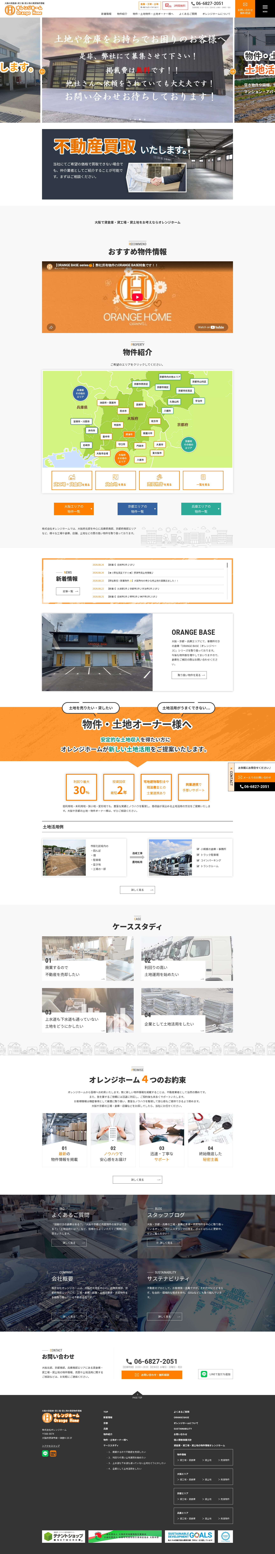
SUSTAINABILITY (183, 1428)
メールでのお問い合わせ (257, 777)
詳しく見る (137, 890)
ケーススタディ (111, 1445)
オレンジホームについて (216, 14)
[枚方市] (154, 421)
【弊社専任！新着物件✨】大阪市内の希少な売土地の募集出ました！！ (143, 580)
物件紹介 (122, 14)
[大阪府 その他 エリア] (122, 458)
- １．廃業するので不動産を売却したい (126, 1451)
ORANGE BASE (181, 1417)
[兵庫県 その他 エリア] (80, 393)
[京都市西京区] (141, 384)
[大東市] (160, 444)
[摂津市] (129, 434)
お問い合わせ (180, 1434)
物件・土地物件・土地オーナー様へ (153, 14)
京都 (105, 1423)
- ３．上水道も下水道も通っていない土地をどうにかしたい (136, 1463)
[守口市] (122, 444)
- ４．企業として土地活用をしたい (124, 1468)
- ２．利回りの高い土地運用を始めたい (126, 1457)
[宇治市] (199, 401)
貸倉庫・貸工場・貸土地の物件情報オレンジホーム (199, 1445)
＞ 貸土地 (207, 1460)
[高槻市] (140, 404)
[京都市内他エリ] (170, 376)
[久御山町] (174, 402)
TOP (105, 1411)
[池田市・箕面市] (107, 402)
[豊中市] (106, 436)
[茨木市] (123, 411)
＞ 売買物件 (224, 1460)
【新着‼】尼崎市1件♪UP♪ (121, 564)
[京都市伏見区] (185, 391)
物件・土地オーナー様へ (115, 1439)
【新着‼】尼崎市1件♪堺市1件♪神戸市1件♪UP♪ (132, 596)
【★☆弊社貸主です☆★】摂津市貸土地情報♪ (130, 572)
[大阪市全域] (102, 453)
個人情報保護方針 (183, 1439)
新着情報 (106, 14)
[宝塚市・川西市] (81, 421)
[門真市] (140, 446)
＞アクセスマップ (51, 1445)
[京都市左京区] (199, 381)
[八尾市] (140, 459)
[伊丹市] (91, 430)
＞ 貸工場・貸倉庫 (186, 1460)
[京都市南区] (162, 387)
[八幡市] (168, 410)
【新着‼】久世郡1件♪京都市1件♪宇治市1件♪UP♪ (133, 588)
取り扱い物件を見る (189, 675)
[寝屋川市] (147, 433)
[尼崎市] (86, 445)
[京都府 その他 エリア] (188, 444)
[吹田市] (117, 424)
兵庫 (105, 1428)
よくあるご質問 (188, 14)
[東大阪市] (157, 452)
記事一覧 (68, 591)
